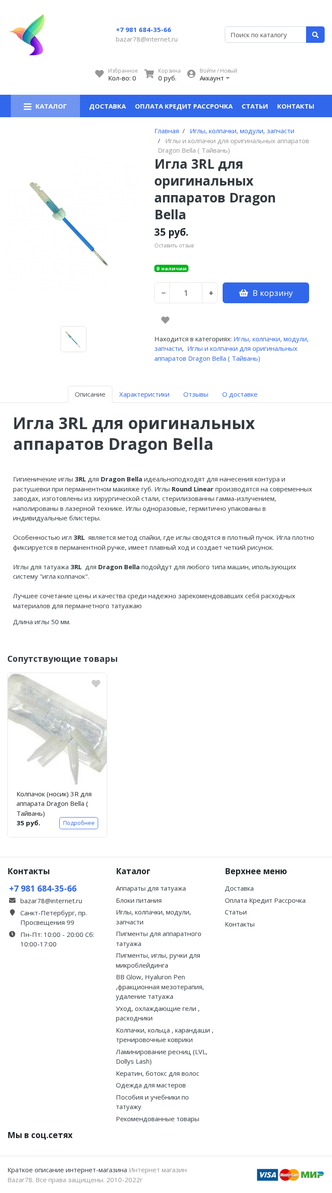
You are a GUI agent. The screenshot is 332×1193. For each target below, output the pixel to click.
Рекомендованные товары (157, 1118)
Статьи (255, 106)
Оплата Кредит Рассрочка (184, 106)
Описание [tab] (90, 394)
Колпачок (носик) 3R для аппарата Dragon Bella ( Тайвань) (54, 803)
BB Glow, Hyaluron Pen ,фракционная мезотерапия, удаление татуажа (160, 986)
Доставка (107, 106)
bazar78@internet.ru (147, 39)
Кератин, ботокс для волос (157, 1073)
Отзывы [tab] (195, 394)
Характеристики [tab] (144, 394)
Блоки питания (139, 900)
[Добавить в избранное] (165, 320)
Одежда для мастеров (151, 1085)
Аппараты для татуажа (151, 888)
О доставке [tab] (240, 394)
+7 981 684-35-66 (143, 29)
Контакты (295, 106)
